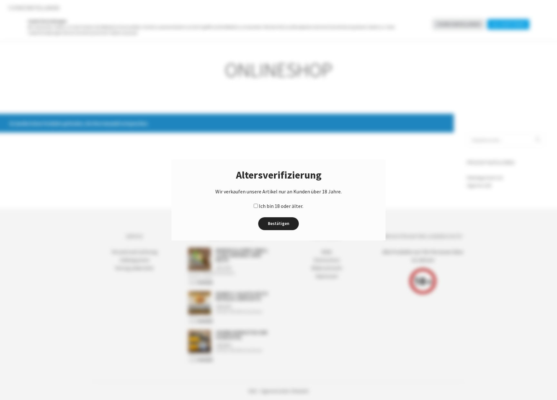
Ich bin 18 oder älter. (281, 206)
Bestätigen (278, 223)
